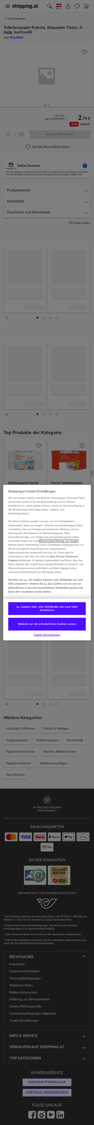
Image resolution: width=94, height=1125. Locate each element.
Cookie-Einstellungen (47, 635)
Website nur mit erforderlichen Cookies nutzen (47, 624)
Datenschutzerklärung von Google (59, 541)
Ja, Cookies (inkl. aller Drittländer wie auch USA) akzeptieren (47, 608)
